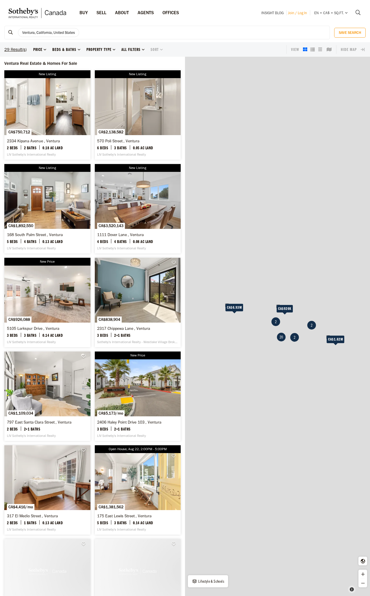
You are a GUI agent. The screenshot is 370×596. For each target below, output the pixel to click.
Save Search (350, 32)
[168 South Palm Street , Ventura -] (47, 208)
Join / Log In (297, 13)
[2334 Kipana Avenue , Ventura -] (47, 115)
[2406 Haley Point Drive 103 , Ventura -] (138, 396)
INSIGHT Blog (272, 13)
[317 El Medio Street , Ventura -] (47, 490)
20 (281, 337)
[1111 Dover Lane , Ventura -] (138, 208)
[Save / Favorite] (175, 262)
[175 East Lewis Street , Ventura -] (138, 490)
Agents (146, 12)
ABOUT (122, 12)
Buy (83, 12)
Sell (101, 12)
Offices (170, 12)
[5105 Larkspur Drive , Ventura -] (47, 302)
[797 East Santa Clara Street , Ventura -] (47, 396)
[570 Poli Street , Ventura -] (138, 115)
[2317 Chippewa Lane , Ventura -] (138, 302)
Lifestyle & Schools (210, 581)
